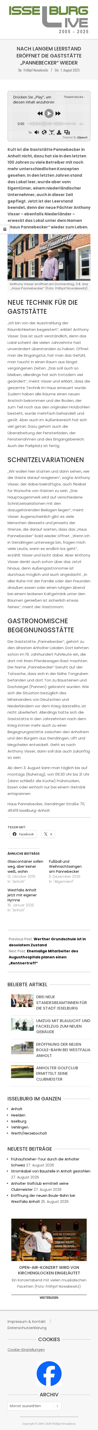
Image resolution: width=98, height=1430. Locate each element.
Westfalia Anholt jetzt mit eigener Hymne (22, 895)
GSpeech (82, 137)
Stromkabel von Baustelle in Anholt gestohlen (50, 1171)
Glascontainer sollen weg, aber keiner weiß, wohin (25, 866)
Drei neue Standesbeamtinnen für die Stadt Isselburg (61, 1002)
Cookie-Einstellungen (26, 1349)
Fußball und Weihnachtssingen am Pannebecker (65, 866)
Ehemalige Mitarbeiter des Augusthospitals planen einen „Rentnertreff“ (43, 957)
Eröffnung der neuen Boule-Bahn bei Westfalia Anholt (63, 1050)
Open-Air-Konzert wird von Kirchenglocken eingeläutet (49, 1270)
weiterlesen (49, 1297)
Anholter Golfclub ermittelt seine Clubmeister (57, 1073)
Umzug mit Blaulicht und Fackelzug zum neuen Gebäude (63, 1026)
